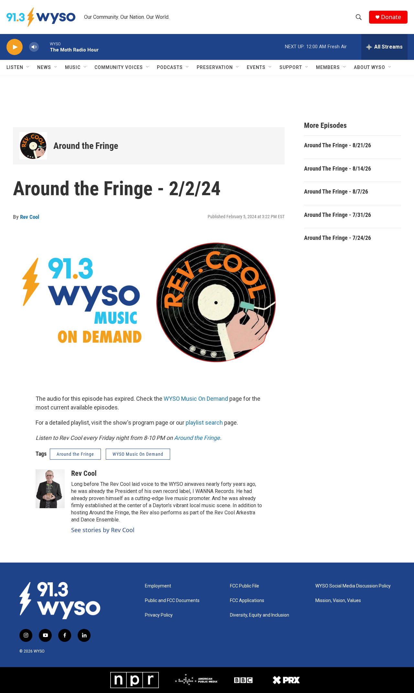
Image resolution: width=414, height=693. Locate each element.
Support (290, 67)
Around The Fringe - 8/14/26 (337, 168)
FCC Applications (247, 600)
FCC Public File (244, 586)
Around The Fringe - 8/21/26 (337, 145)
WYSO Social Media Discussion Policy (353, 586)
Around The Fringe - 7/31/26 (337, 214)
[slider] (44, 46)
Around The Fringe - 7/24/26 (337, 237)
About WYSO (369, 67)
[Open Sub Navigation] (28, 67)
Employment (158, 586)
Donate (391, 17)
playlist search (204, 422)
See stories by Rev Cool (103, 530)
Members (328, 67)
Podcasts (170, 67)
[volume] (33, 47)
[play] (14, 47)
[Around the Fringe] (33, 146)
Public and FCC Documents (172, 600)
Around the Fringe (85, 145)
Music (73, 67)
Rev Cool (29, 217)
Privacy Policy (159, 615)
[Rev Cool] (50, 488)
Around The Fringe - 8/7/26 (336, 191)
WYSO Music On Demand (196, 398)
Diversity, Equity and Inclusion (259, 615)
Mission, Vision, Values (338, 600)
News (44, 67)
